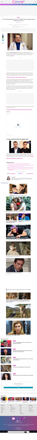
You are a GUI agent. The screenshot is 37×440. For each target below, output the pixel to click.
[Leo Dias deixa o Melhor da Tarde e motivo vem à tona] (18, 399)
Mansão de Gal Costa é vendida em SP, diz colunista (23, 375)
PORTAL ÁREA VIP (30, 405)
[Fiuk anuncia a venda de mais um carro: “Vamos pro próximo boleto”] (6, 360)
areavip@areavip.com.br (18, 428)
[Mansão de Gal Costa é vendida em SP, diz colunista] (6, 376)
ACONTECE (20, 405)
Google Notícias (30, 173)
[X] (3, 37)
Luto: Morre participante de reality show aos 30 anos (15, 166)
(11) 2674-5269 (18, 429)
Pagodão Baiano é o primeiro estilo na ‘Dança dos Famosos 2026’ (33, 402)
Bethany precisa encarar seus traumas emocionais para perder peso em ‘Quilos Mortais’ (20, 167)
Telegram (21, 173)
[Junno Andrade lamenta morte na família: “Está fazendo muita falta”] (6, 343)
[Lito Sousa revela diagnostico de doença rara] (6, 368)
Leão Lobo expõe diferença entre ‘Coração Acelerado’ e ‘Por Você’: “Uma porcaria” (4, 402)
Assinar (18, 387)
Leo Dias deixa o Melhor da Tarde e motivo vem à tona (18, 401)
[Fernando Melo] (13, 26)
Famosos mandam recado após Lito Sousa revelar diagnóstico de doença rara (22, 351)
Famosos (18, 17)
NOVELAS (11, 405)
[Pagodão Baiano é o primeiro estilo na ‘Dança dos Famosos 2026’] (33, 399)
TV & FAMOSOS (2, 405)
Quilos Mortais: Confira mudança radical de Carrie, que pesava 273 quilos (18, 163)
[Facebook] (3, 35)
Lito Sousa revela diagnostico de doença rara (22, 367)
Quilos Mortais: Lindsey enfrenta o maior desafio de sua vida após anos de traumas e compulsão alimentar (20, 169)
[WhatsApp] (3, 38)
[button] (32, 2)
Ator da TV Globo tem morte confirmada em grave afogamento (16, 77)
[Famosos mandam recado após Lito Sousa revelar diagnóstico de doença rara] (6, 351)
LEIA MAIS (31, 156)
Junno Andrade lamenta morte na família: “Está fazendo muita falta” (11, 402)
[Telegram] (3, 40)
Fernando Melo (16, 26)
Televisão (2, 400)
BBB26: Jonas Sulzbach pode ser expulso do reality (15, 158)
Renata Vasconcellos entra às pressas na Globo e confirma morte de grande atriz (19, 109)
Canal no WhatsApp (11, 173)
